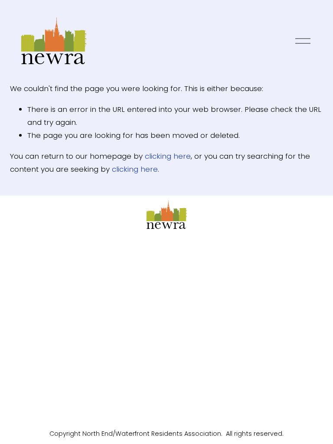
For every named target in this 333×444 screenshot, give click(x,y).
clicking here (168, 156)
